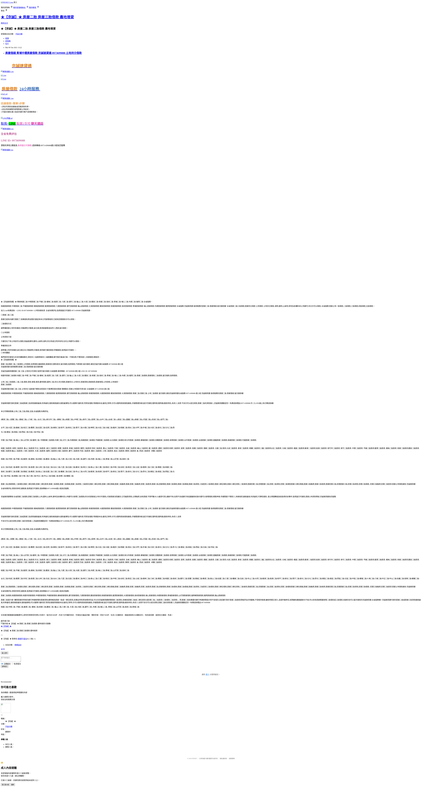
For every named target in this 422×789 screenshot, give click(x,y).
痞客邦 (20, 639)
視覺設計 (18, 645)
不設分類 (18, 34)
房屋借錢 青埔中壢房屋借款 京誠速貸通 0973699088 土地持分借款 (43, 53)
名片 (7, 44)
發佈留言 (4, 666)
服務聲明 (232, 758)
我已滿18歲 (5, 784)
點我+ (22, 123)
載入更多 (4, 653)
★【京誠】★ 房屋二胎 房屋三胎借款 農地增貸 (37, 17)
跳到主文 (4, 23)
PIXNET (194, 758)
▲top (3, 649)
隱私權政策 (223, 758)
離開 (12, 784)
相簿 (7, 38)
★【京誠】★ (6, 626)
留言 (25, 639)
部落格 (8, 41)
